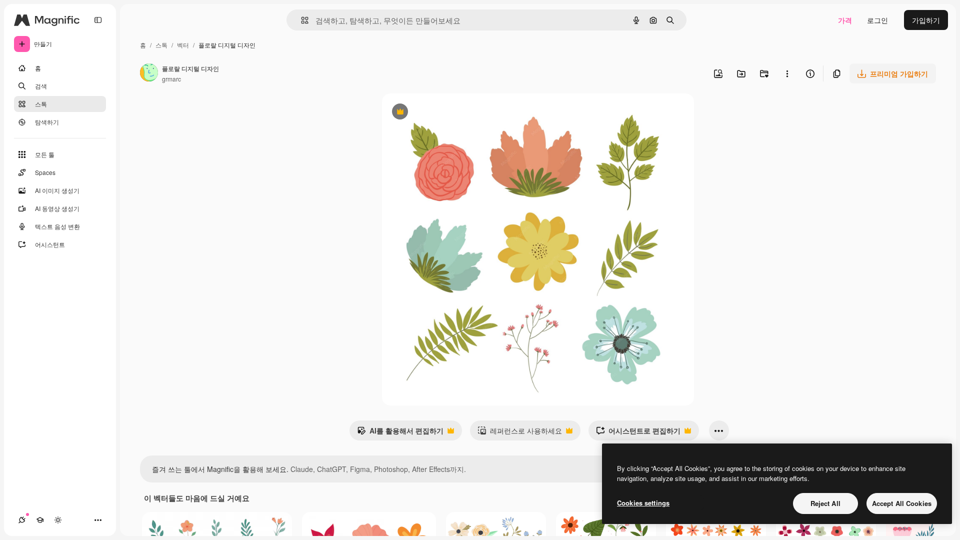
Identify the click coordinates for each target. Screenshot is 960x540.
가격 (845, 20)
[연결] (22, 520)
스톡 (162, 44)
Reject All (825, 503)
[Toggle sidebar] (98, 20)
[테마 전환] (58, 520)
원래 (439, 113)
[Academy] (40, 520)
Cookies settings (643, 503)
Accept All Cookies (902, 503)
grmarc (171, 78)
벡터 (183, 44)
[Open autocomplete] (300, 20)
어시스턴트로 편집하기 (638, 433)
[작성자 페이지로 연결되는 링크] (149, 74)
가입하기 (926, 20)
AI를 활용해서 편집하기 (400, 433)
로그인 (877, 20)
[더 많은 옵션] (787, 74)
